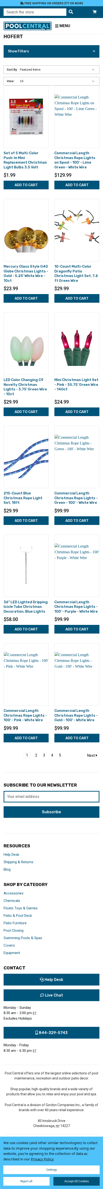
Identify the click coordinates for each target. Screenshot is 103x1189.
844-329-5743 (53, 1032)
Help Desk (11, 854)
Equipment (12, 953)
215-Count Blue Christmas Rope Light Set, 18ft (23, 498)
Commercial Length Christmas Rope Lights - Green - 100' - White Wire (76, 498)
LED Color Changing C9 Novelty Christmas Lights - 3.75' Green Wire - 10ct (25, 387)
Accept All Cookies (76, 1181)
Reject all (26, 1181)
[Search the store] (70, 12)
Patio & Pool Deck (18, 915)
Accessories (13, 893)
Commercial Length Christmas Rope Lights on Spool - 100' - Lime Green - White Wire (74, 160)
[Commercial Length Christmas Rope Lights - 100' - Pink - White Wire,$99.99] (26, 674)
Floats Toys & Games (21, 908)
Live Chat (53, 995)
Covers (9, 945)
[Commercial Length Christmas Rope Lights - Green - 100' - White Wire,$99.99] (77, 457)
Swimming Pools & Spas (23, 938)
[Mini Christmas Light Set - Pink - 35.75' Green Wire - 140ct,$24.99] (77, 344)
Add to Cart (26, 185)
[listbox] (58, 70)
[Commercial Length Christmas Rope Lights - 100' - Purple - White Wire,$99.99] (77, 566)
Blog (7, 869)
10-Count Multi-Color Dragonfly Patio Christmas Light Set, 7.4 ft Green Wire (76, 273)
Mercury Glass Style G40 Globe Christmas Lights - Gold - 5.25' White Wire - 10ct (26, 273)
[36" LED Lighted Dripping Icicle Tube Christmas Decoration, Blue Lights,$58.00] (26, 566)
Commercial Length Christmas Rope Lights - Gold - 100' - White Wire (76, 715)
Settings (51, 1170)
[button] (51, 51)
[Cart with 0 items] (95, 12)
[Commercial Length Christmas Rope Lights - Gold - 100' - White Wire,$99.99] (77, 674)
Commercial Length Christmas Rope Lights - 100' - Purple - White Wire (76, 607)
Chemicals (12, 901)
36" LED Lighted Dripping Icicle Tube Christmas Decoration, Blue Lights (26, 607)
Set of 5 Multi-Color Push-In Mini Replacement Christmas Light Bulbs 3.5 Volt (25, 160)
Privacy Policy (42, 1159)
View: (10, 81)
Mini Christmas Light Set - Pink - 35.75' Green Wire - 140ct (76, 384)
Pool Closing (13, 930)
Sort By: (12, 69)
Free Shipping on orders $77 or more (53, 3)
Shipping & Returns (18, 862)
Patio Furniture (15, 923)
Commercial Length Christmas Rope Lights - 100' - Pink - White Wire (25, 715)
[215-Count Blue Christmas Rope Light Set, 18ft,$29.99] (26, 457)
